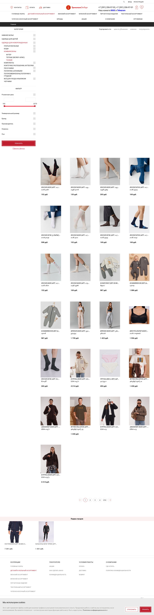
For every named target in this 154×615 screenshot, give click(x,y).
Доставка (82, 570)
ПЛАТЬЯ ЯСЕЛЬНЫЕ (11, 46)
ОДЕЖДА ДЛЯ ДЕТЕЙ (10, 39)
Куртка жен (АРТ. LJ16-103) (111, 427)
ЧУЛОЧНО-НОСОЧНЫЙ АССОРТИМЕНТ (25, 19)
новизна (133, 29)
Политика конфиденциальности (118, 570)
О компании (110, 19)
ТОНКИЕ (9, 60)
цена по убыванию (121, 29)
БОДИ (6, 49)
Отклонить (131, 609)
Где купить (110, 566)
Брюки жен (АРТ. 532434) (81, 331)
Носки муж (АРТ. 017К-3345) (111, 235)
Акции (84, 19)
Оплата (81, 566)
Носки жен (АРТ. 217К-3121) (82, 235)
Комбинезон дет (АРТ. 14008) (53, 331)
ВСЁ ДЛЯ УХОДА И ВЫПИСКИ (15, 79)
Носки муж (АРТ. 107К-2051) (141, 235)
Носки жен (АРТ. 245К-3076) (82, 187)
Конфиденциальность (57, 574)
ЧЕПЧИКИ (7, 81)
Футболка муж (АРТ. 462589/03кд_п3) (87, 427)
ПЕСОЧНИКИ (9, 68)
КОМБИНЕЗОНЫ (10, 51)
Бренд (4, 118)
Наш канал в (106, 10)
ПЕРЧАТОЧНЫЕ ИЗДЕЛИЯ (109, 14)
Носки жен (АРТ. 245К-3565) (111, 187)
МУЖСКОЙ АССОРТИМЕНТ (88, 14)
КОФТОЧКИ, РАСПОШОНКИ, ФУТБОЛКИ (19, 65)
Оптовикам (137, 19)
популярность (144, 29)
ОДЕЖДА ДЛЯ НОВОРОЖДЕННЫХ (15, 43)
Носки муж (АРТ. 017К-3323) (141, 187)
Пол (3, 134)
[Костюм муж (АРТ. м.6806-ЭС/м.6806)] (15, 528)
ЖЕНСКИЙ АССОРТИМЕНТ (67, 14)
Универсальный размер (10, 113)
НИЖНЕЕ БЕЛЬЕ (8, 35)
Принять (145, 609)
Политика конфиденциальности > (95, 610)
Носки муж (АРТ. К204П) (51, 379)
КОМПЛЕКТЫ (9, 63)
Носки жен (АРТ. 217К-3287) (52, 187)
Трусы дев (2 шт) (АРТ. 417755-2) (113, 379)
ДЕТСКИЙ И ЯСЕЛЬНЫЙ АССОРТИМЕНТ (41, 14)
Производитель (7, 124)
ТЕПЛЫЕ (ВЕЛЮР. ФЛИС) (15, 57)
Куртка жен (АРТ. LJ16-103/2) (83, 379)
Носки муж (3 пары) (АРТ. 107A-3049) (56, 235)
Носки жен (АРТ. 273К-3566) (82, 283)
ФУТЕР (8, 55)
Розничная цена (8, 95)
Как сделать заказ (56, 570)
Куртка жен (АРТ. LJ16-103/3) (53, 475)
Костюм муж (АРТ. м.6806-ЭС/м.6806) (18, 544)
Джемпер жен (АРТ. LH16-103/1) (54, 427)
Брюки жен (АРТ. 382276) (110, 331)
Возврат (82, 574)
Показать (19, 143)
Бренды (60, 19)
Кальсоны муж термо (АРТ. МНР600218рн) (51, 544)
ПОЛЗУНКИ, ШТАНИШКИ (13, 71)
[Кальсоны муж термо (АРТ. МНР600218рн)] (46, 528)
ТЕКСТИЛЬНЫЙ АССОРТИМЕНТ (131, 14)
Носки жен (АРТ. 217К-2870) (52, 283)
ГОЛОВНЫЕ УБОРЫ (18, 14)
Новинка (5, 129)
